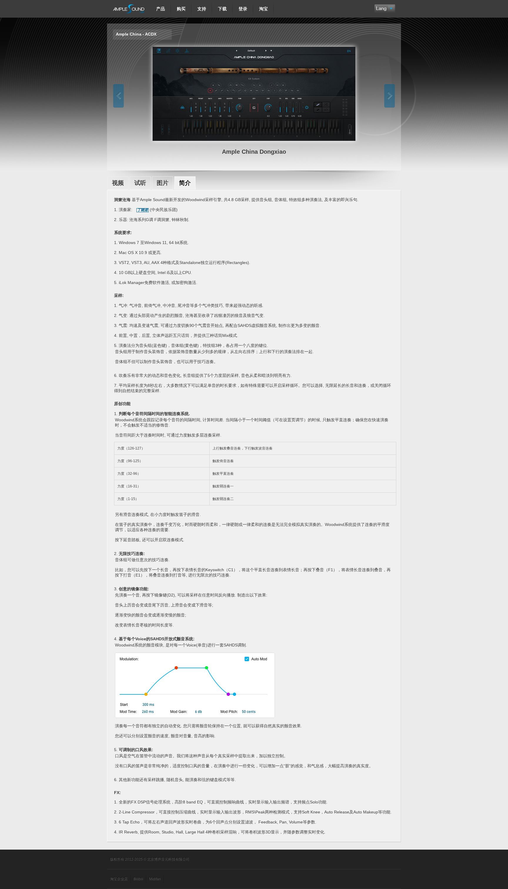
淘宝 (263, 8)
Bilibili (138, 879)
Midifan (155, 879)
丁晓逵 (142, 210)
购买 (181, 8)
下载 (222, 8)
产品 (160, 8)
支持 (201, 8)
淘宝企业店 (119, 879)
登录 (242, 8)
